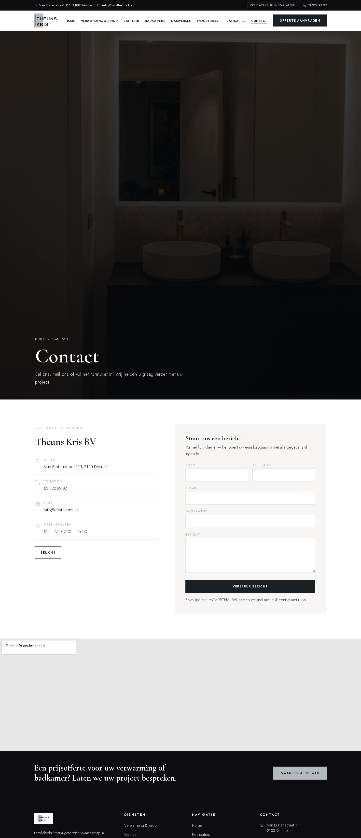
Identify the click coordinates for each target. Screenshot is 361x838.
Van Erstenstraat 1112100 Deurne (284, 828)
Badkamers (155, 21)
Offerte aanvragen (300, 20)
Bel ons (48, 552)
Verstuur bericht (250, 586)
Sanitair (131, 21)
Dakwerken (181, 21)
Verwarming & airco (99, 21)
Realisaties (234, 21)
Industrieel (208, 21)
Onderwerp (196, 511)
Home (70, 21)
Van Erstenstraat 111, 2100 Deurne (65, 5)
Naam (190, 465)
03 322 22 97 (317, 5)
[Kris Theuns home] (45, 20)
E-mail (191, 488)
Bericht (193, 534)
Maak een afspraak (300, 773)
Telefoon (261, 465)
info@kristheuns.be (117, 5)
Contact (259, 21)
